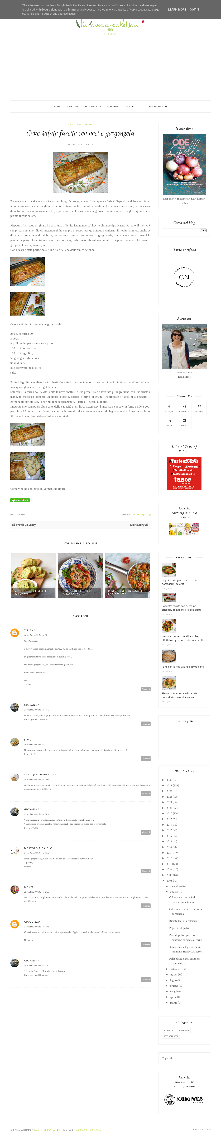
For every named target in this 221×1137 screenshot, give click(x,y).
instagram (184, 412)
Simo (28, 739)
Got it (194, 9)
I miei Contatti (133, 106)
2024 (169, 791)
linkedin (169, 426)
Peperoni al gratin (179, 928)
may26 (29, 887)
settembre (175, 969)
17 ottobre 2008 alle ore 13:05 (36, 926)
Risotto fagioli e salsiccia (183, 921)
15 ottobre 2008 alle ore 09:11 (36, 744)
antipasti (168, 1030)
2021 (169, 808)
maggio (174, 991)
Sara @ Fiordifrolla (40, 774)
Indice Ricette (93, 106)
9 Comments (18, 514)
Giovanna (32, 705)
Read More (184, 377)
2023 (169, 797)
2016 (169, 836)
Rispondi (146, 689)
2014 (169, 847)
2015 (169, 841)
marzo (173, 1003)
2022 (169, 802)
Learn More (177, 9)
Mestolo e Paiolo (38, 848)
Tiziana (30, 630)
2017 (169, 830)
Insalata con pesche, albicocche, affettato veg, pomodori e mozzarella (183, 638)
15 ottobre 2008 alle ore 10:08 (36, 779)
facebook (169, 412)
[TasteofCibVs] (184, 489)
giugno (174, 986)
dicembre (175, 886)
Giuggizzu (32, 921)
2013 (169, 853)
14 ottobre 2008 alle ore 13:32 (36, 635)
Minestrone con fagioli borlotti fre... (125, 592)
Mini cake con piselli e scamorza (31, 592)
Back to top (200, 1129)
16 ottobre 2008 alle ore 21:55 (36, 891)
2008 (169, 881)
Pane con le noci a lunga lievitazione (183, 666)
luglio (173, 980)
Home (57, 106)
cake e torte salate (80, 124)
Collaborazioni (157, 106)
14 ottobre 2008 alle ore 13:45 (36, 709)
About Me (72, 106)
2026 (169, 780)
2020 (169, 813)
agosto (173, 974)
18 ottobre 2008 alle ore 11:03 (36, 965)
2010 (169, 869)
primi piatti (183, 1030)
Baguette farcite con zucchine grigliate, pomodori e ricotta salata (181, 607)
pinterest (199, 412)
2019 (169, 819)
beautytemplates (44, 1130)
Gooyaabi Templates (88, 1130)
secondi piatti (171, 1036)
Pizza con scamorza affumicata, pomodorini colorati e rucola (180, 695)
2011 (168, 864)
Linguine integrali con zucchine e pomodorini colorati (181, 582)
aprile (173, 997)
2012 (169, 858)
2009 (169, 875)
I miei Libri (112, 106)
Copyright (168, 1058)
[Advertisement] (110, 62)
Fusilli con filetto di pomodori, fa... (76, 592)
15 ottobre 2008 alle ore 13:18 (36, 814)
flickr (184, 426)
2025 (169, 785)
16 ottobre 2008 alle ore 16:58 (36, 853)
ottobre (174, 892)
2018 (169, 825)
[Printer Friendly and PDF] (20, 501)
